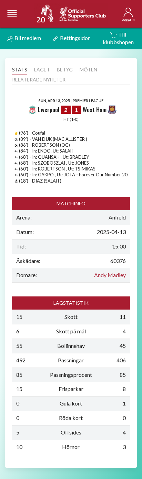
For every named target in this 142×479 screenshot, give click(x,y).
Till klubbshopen (118, 38)
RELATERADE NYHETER (38, 79)
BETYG (65, 69)
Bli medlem (27, 38)
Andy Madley (110, 275)
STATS (19, 69)
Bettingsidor (74, 38)
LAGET (42, 69)
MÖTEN (88, 69)
